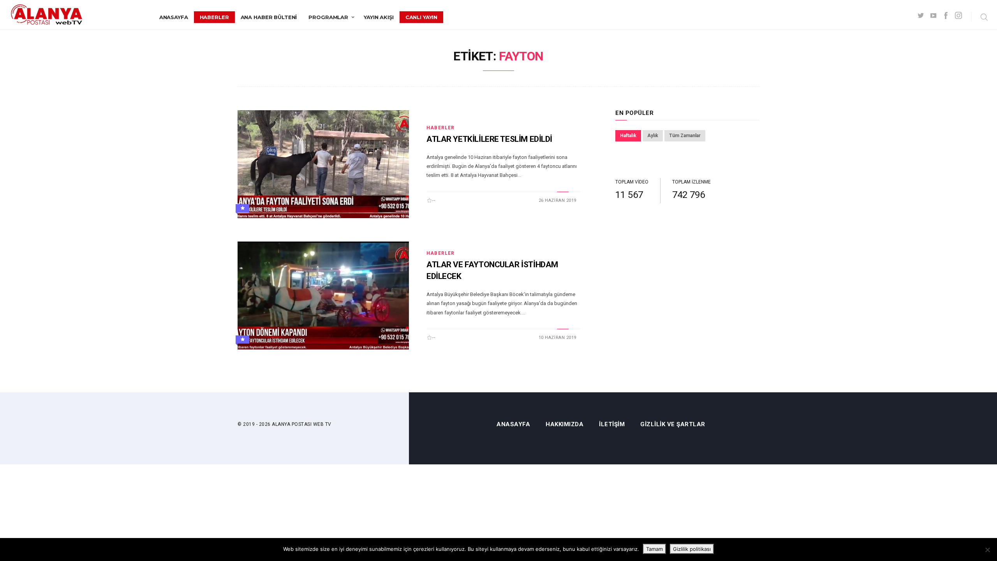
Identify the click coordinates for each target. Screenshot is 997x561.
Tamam (654, 549)
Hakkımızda (564, 424)
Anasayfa (173, 17)
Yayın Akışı (379, 17)
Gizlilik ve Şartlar (672, 424)
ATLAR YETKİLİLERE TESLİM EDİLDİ (489, 139)
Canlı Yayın (421, 17)
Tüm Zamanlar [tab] (685, 135)
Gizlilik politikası (692, 549)
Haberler (214, 17)
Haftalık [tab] (628, 135)
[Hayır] (987, 550)
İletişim (612, 424)
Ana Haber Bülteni (269, 17)
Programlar (328, 17)
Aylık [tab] (652, 135)
